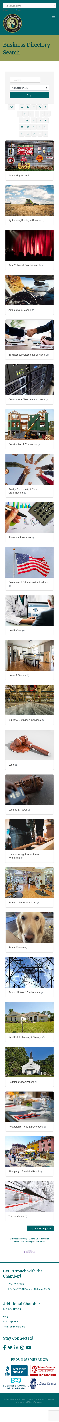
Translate (26, 9)
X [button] (34, 133)
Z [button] (45, 133)
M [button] (27, 120)
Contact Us (39, 1241)
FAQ (5, 1316)
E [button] (45, 107)
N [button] (34, 120)
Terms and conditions (14, 1326)
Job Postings (27, 1241)
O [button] (40, 120)
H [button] (31, 113)
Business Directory (18, 1238)
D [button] (40, 107)
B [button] (28, 107)
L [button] (21, 120)
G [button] (25, 113)
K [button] (48, 113)
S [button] (33, 127)
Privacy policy (10, 1321)
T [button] (39, 127)
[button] (40, 1228)
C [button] (34, 107)
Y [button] (40, 133)
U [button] (45, 127)
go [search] (30, 95)
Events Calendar (36, 1238)
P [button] (46, 120)
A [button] (22, 107)
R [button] (28, 127)
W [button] (28, 133)
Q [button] (22, 127)
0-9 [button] (11, 107)
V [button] (22, 133)
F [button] (19, 113)
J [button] (42, 113)
